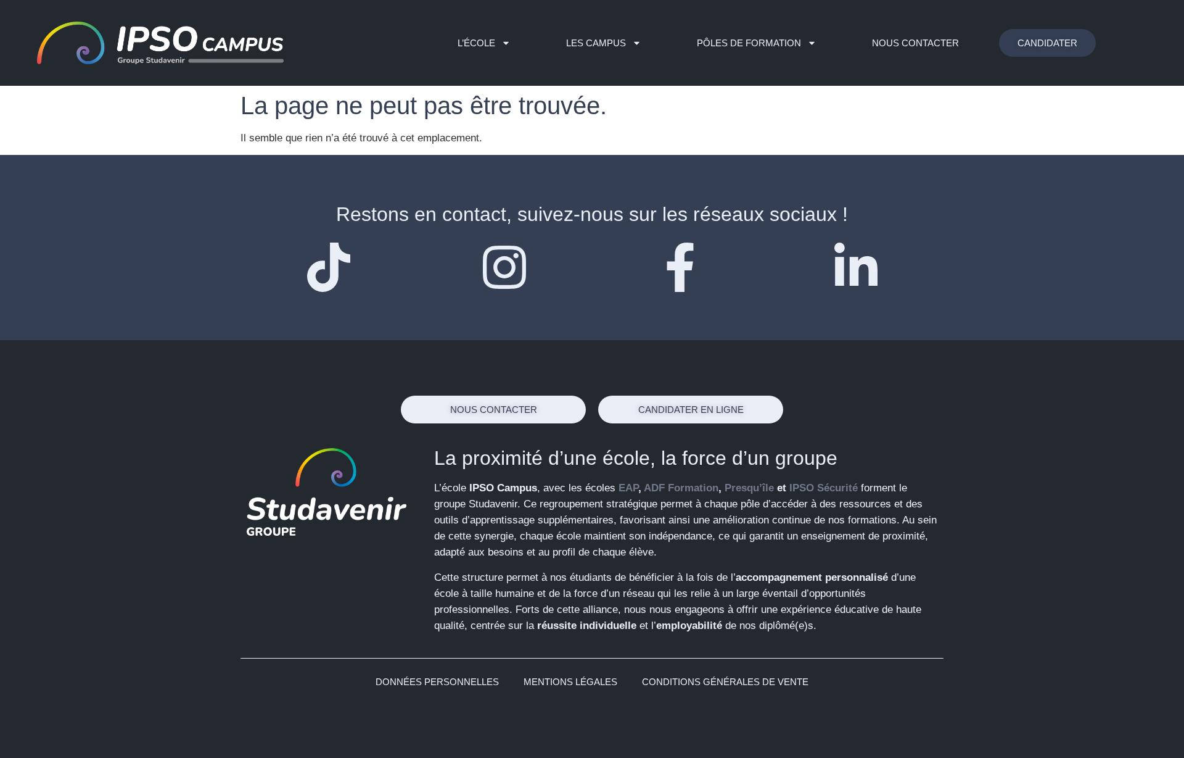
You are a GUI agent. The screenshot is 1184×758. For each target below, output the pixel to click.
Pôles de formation (749, 43)
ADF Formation (681, 488)
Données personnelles (437, 682)
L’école (476, 43)
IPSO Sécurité (823, 488)
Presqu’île (749, 488)
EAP (628, 488)
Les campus (596, 43)
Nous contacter (915, 43)
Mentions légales (570, 682)
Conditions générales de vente (725, 682)
